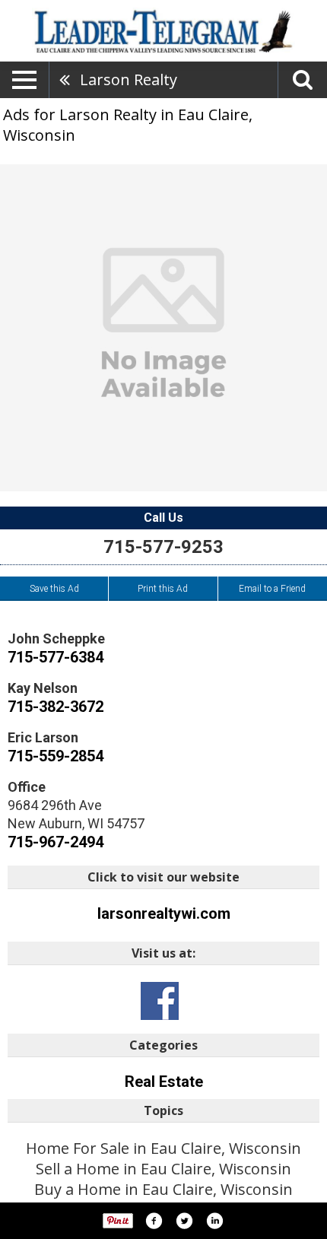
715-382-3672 (55, 706)
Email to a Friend (272, 588)
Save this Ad (54, 588)
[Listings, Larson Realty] (163, 327)
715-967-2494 (55, 842)
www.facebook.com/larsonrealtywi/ (160, 1001)
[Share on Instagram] (214, 1220)
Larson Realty (128, 79)
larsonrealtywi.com (163, 913)
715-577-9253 (163, 547)
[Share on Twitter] (184, 1220)
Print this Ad (163, 588)
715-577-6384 (55, 657)
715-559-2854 (55, 756)
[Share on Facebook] (154, 1220)
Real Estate (164, 1081)
